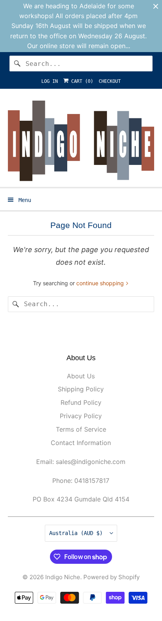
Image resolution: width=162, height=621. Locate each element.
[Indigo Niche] (81, 141)
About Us (81, 376)
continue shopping (100, 283)
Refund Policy (81, 402)
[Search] (17, 63)
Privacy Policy (81, 416)
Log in (49, 81)
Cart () (80, 81)
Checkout (110, 81)
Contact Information (81, 443)
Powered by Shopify (111, 577)
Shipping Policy (81, 389)
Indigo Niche (62, 577)
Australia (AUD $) (77, 533)
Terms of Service (81, 429)
